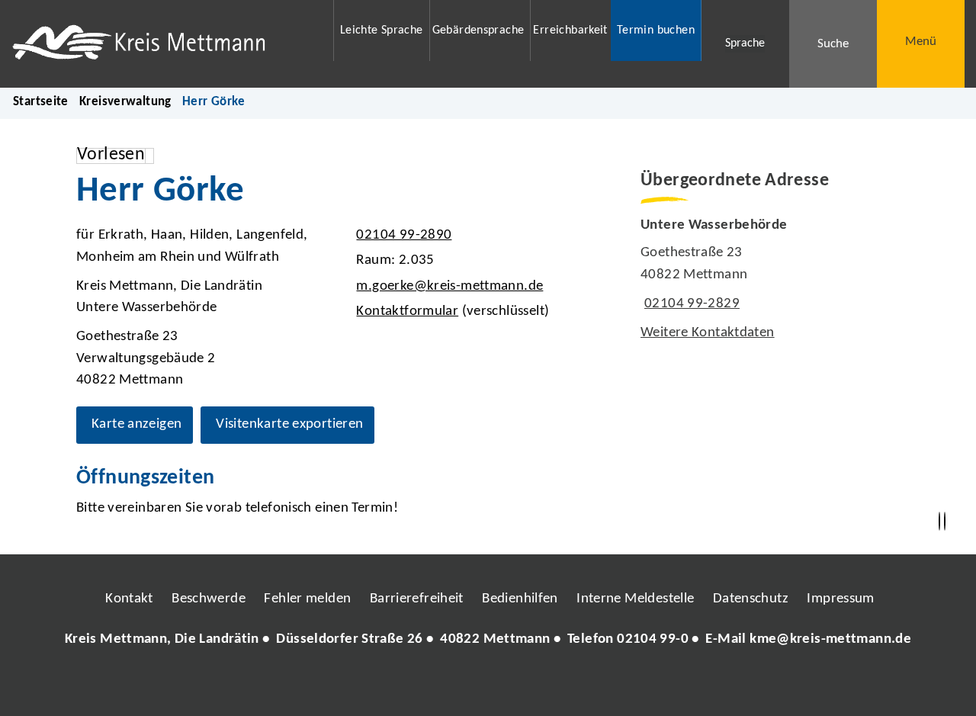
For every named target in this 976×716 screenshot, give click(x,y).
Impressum (840, 599)
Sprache (745, 43)
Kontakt (129, 599)
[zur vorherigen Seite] (939, 522)
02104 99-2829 (690, 304)
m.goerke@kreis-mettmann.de (447, 286)
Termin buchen (656, 30)
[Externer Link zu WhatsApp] (555, 685)
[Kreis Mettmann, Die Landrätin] (488, 640)
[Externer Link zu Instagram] (418, 685)
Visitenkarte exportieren (289, 424)
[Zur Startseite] (162, 44)
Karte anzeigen (136, 424)
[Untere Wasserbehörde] (770, 280)
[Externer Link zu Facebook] (383, 685)
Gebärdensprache (478, 30)
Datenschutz (750, 599)
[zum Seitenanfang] (945, 522)
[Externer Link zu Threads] (452, 685)
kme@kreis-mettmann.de (830, 639)
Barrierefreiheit (417, 599)
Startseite (41, 101)
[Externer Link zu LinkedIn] (486, 685)
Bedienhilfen (520, 599)
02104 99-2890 (401, 235)
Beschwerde (209, 599)
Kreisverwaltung (125, 101)
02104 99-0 (653, 639)
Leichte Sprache (381, 30)
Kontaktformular (407, 311)
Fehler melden (307, 599)
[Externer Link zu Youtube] (521, 685)
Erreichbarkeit (570, 30)
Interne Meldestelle (635, 599)
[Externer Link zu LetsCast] (589, 685)
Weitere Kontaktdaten (707, 333)
